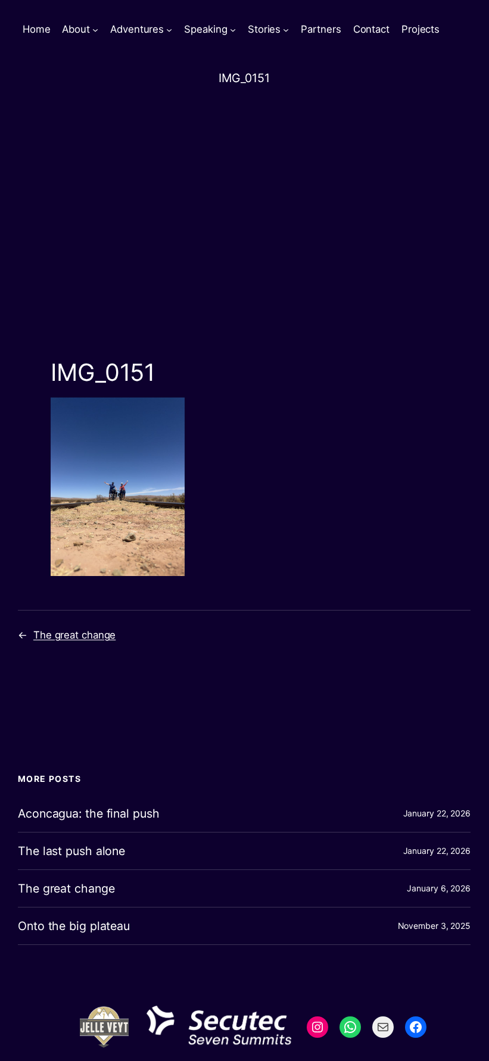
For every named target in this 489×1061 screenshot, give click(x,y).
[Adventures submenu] (169, 30)
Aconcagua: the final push (89, 813)
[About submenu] (95, 30)
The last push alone (71, 850)
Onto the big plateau (74, 925)
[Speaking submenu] (233, 30)
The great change (74, 635)
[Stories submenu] (286, 30)
